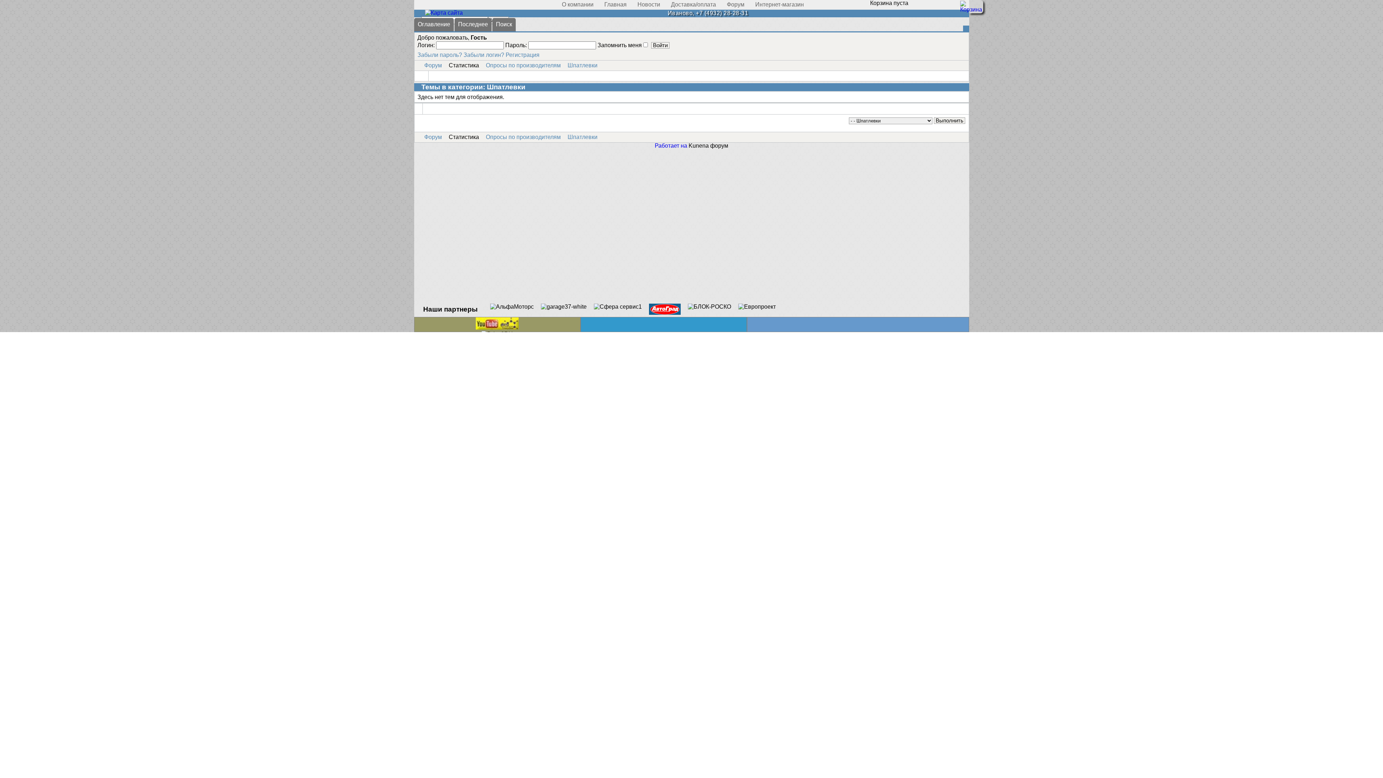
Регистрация (523, 55)
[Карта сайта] (444, 13)
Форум (433, 65)
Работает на (671, 146)
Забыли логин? (484, 55)
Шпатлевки (582, 65)
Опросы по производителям (523, 65)
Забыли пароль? (439, 55)
